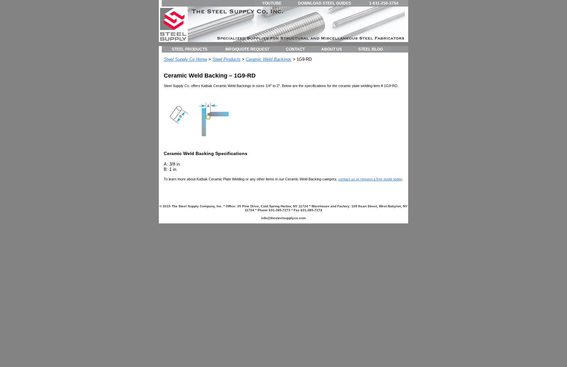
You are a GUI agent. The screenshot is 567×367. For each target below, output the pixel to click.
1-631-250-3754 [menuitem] (383, 3)
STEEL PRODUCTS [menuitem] (189, 49)
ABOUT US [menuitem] (331, 49)
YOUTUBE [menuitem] (272, 3)
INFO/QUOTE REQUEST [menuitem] (247, 49)
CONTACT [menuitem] (295, 49)
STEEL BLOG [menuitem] (370, 49)
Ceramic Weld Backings (268, 59)
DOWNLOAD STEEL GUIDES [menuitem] (324, 3)
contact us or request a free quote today (370, 179)
